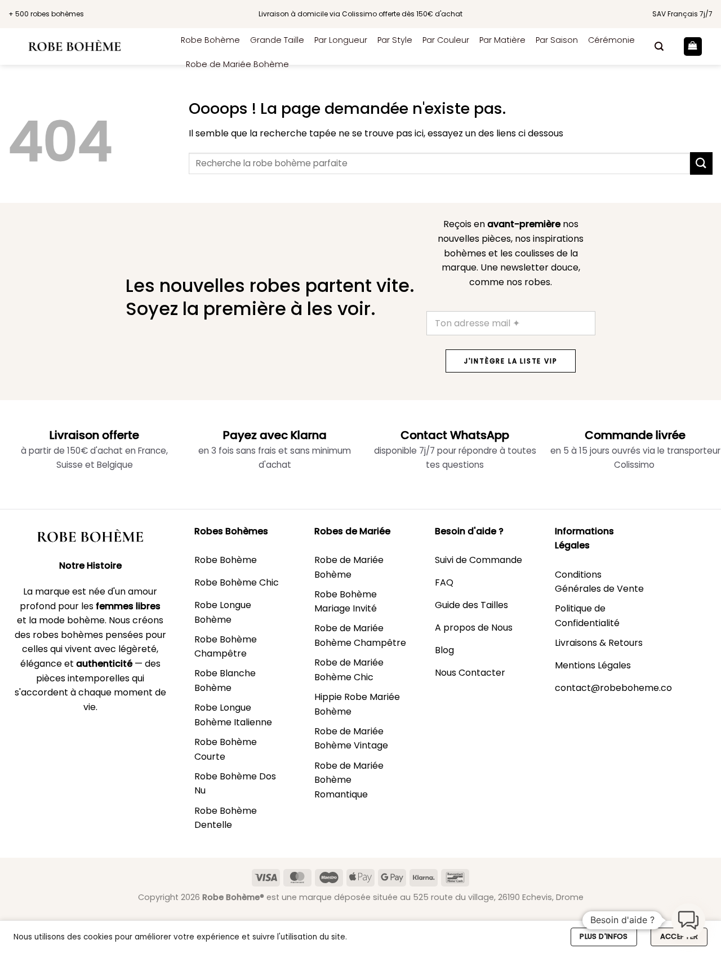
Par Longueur (340, 40)
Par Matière (502, 40)
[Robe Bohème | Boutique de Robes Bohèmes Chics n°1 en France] (86, 46)
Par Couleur (445, 40)
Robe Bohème (210, 40)
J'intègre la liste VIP (511, 361)
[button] (659, 46)
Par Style (394, 40)
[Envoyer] (701, 163)
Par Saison (557, 40)
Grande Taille (277, 40)
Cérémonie (611, 40)
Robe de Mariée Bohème (237, 64)
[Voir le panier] (693, 46)
